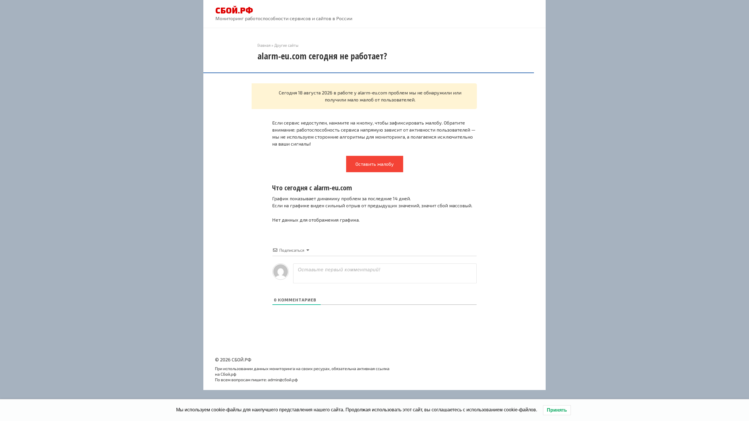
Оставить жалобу (374, 164)
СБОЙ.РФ (234, 10)
